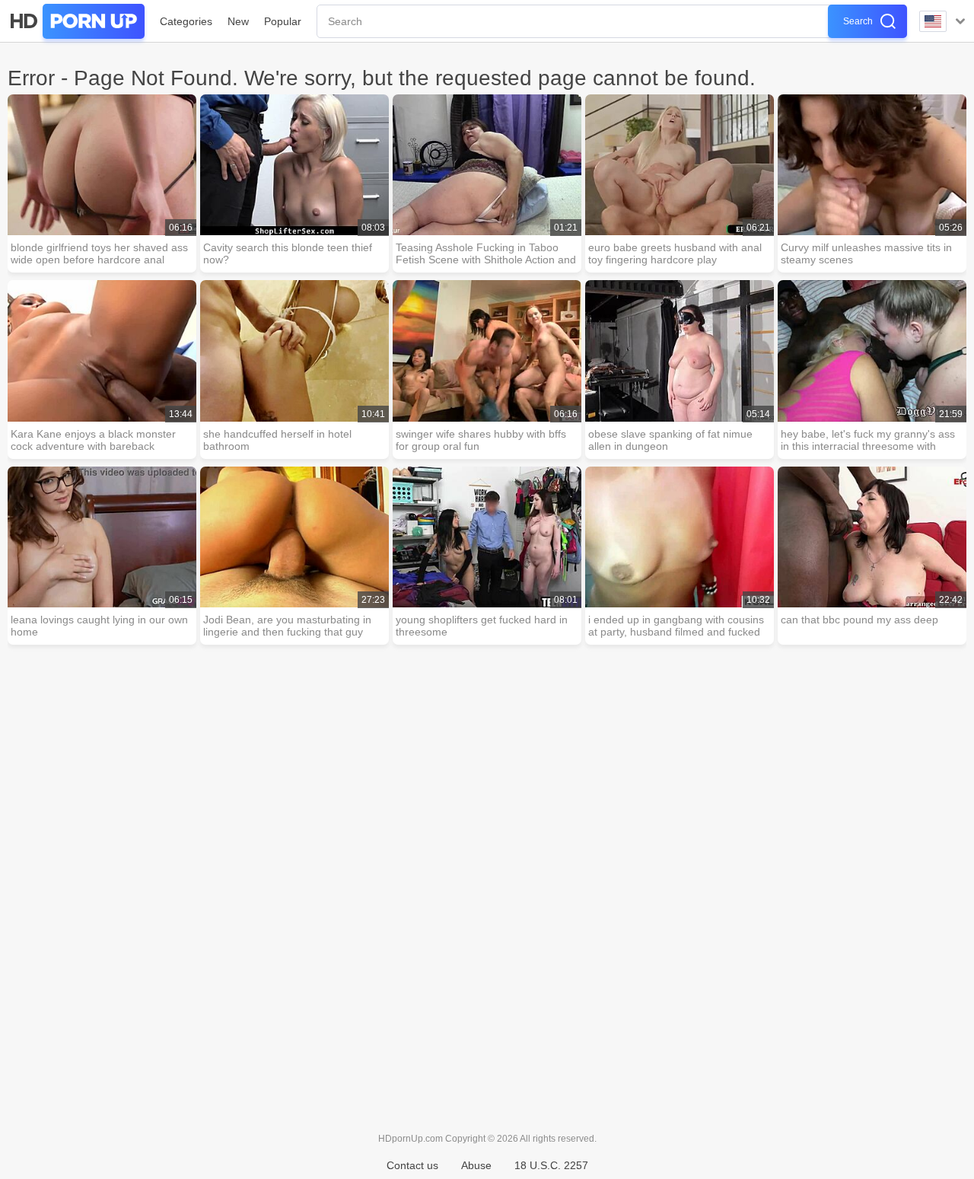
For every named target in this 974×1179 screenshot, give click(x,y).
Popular (282, 21)
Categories (186, 21)
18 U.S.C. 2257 (551, 1165)
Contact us (412, 1165)
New (238, 21)
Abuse (476, 1165)
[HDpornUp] (76, 21)
